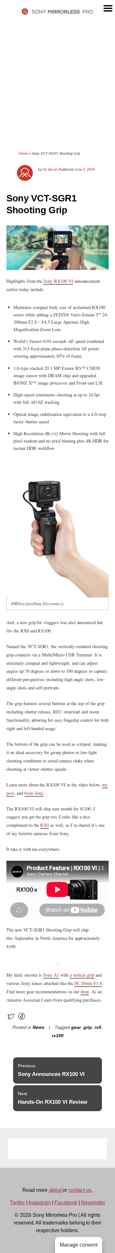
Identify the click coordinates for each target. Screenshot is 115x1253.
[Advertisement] (57, 82)
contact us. (80, 1190)
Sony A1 (51, 975)
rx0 (98, 1027)
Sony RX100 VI (58, 281)
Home (23, 153)
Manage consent (78, 1245)
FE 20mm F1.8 (88, 983)
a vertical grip (82, 975)
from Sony (33, 793)
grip (87, 1027)
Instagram (40, 1202)
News (38, 1027)
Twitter (17, 1202)
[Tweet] (11, 1019)
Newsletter (93, 1202)
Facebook (66, 1202)
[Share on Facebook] (21, 1019)
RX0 (44, 825)
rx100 (58, 1035)
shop (84, 992)
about (56, 1190)
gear (76, 1027)
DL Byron (50, 169)
